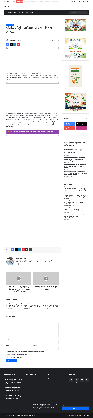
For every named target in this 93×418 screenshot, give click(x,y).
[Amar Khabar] (7, 7)
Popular (66, 137)
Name (8, 339)
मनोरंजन (26, 12)
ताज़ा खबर (10, 12)
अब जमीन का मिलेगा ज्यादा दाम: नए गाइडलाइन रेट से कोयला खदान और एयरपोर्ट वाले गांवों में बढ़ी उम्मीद (74, 151)
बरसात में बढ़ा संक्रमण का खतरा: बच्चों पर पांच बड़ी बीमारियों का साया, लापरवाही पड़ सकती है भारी (32, 305)
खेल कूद (31, 12)
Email (8, 345)
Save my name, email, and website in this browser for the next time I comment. (25, 351)
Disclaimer (79, 415)
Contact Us (73, 415)
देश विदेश (21, 12)
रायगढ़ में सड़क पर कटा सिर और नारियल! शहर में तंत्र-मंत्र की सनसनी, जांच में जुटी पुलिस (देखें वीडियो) (75, 166)
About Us (68, 415)
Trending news (51, 378)
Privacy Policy (86, 415)
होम (5, 12)
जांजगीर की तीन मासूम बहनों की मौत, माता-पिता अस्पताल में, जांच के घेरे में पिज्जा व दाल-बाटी (14, 305)
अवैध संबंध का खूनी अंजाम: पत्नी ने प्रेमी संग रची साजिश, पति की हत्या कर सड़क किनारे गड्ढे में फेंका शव (42, 1)
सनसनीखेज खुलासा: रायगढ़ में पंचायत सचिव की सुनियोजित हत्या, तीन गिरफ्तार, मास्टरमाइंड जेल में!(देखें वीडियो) (75, 144)
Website (35, 345)
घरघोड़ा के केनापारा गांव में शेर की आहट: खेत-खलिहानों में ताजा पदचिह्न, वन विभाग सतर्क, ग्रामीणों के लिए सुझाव (75, 159)
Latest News (14, 20)
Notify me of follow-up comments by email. (17, 354)
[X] (20, 264)
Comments (84, 137)
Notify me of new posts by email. (15, 357)
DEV (36, 415)
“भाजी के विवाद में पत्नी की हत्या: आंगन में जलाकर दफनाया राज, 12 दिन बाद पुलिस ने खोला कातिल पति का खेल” (74, 216)
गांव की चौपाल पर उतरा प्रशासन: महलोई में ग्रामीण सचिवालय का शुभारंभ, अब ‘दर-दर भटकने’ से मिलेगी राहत (74, 204)
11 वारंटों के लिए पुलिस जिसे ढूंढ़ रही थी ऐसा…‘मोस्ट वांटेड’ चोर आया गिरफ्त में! (73, 210)
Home (8, 20)
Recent (75, 137)
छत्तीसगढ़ (15, 12)
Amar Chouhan (12, 40)
